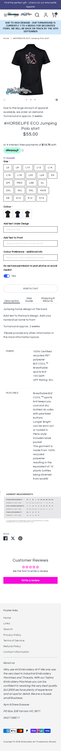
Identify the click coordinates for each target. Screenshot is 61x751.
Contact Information (16, 652)
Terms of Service (13, 640)
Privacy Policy (12, 635)
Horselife (10, 158)
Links (6, 623)
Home (6, 38)
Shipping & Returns (48, 299)
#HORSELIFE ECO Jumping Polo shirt (31, 38)
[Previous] (4, 100)
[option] (30, 70)
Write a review (31, 580)
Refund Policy (12, 646)
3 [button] (34, 99)
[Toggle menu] (3, 14)
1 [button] (26, 99)
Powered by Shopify (46, 742)
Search (8, 629)
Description (11, 301)
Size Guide (29, 299)
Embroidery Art (28, 742)
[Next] (56, 100)
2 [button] (30, 99)
